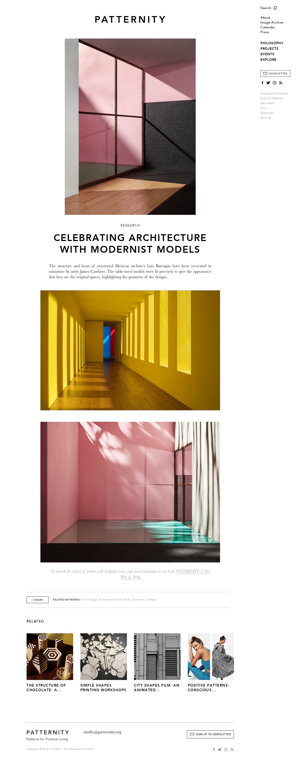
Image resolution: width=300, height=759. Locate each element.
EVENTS (267, 54)
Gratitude (266, 113)
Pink (119, 599)
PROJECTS (269, 49)
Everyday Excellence (274, 93)
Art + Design (89, 599)
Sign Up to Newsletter (213, 734)
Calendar (267, 27)
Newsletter (278, 73)
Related (35, 621)
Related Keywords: (66, 599)
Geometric (267, 103)
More (264, 118)
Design (151, 599)
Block (127, 599)
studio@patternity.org (102, 732)
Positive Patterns (271, 98)
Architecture (107, 599)
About (265, 18)
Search (265, 8)
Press (264, 32)
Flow (263, 108)
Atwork (89, 749)
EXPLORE (268, 60)
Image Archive (272, 22)
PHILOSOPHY (271, 43)
